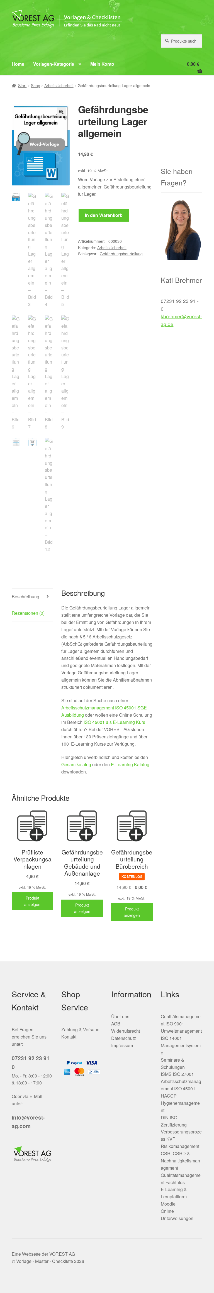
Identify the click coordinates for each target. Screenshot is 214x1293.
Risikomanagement (180, 1146)
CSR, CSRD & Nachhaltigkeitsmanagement (180, 1160)
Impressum (122, 1045)
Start (22, 85)
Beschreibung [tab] (25, 596)
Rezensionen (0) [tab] (28, 613)
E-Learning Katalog (130, 764)
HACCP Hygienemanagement (180, 1103)
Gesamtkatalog (76, 764)
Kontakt (68, 1037)
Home (18, 64)
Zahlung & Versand (80, 1029)
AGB (115, 1023)
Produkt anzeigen (32, 901)
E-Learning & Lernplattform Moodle (174, 1196)
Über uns (120, 1016)
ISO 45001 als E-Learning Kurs (114, 722)
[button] (61, 111)
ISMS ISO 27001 (177, 1074)
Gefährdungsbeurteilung (121, 253)
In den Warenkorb (104, 215)
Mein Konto (102, 64)
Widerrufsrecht (125, 1031)
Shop (35, 85)
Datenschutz (123, 1038)
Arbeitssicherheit (59, 85)
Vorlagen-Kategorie (53, 64)
